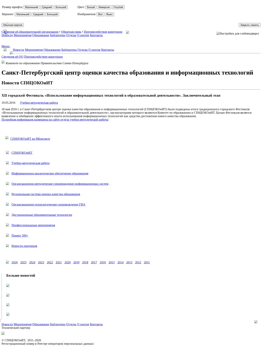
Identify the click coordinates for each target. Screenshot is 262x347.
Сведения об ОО (12, 56)
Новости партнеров (24, 246)
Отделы (71, 35)
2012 (138, 262)
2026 (15, 262)
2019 (76, 262)
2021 (59, 262)
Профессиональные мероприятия (33, 225)
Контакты (96, 35)
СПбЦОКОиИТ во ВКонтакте (30, 138)
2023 (41, 262)
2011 (147, 262)
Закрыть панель (249, 25)
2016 (103, 262)
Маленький (31, 7)
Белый (91, 7)
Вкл (100, 14)
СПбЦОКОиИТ (22, 152)
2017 (94, 262)
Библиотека (57, 35)
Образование (40, 35)
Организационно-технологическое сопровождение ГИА (48, 204)
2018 (85, 262)
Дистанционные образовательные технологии (42, 214)
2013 (129, 262)
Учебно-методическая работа (39, 102)
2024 (32, 262)
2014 (120, 262)
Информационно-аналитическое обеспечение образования (50, 173)
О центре (83, 35)
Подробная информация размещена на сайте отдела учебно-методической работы (55, 119)
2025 (23, 262)
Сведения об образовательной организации (30, 31)
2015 (112, 262)
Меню (6, 46)
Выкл (109, 14)
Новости (7, 35)
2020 (67, 262)
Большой (61, 7)
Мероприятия (22, 35)
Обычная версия (12, 25)
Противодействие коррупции (103, 31)
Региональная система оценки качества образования (46, 194)
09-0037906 (102, 343)
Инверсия (104, 7)
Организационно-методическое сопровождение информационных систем (60, 183)
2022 (50, 262)
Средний (47, 7)
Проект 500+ (20, 235)
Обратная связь (71, 31)
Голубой (118, 7)
